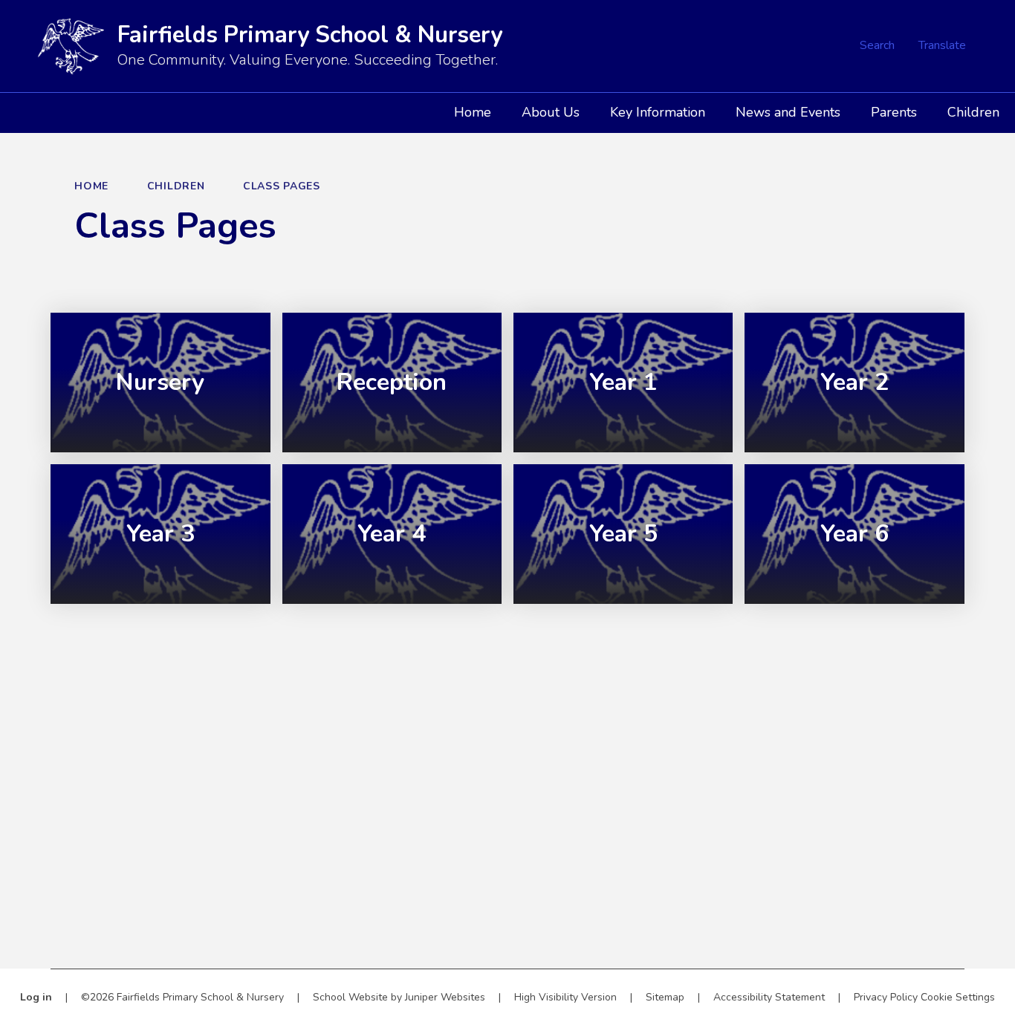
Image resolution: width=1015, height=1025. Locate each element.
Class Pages (281, 186)
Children (176, 186)
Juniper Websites (445, 997)
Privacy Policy (886, 997)
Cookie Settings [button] (958, 997)
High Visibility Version (565, 997)
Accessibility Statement (769, 997)
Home (91, 186)
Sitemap (665, 997)
